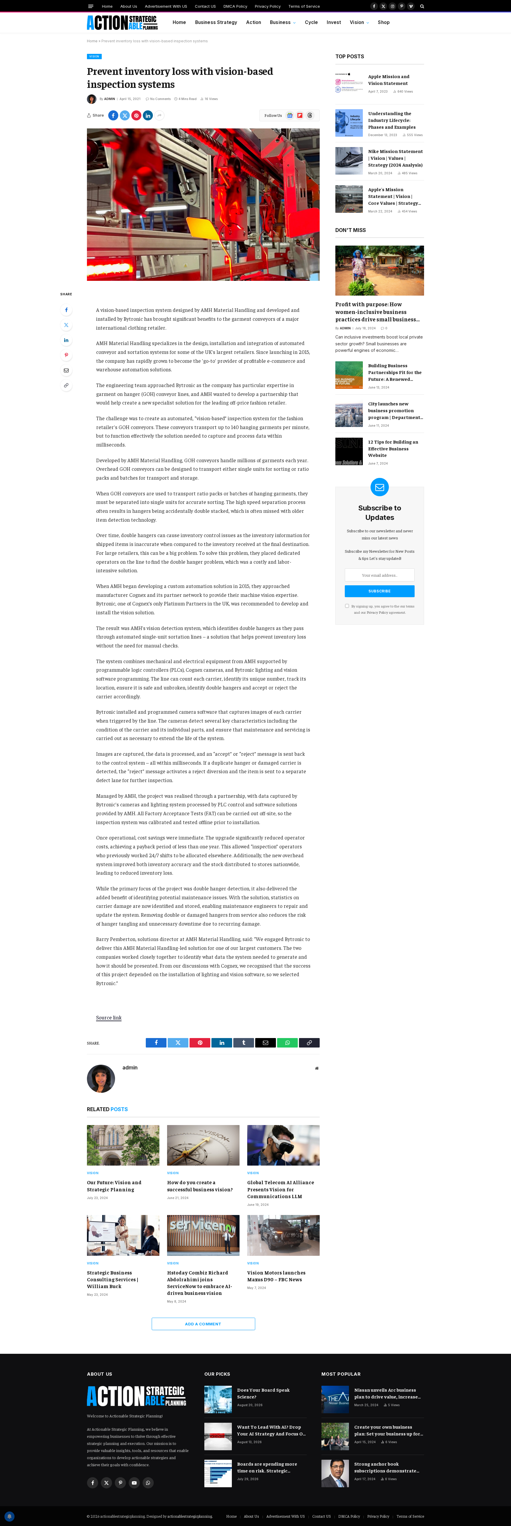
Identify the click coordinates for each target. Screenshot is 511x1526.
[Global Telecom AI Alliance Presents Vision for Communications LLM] (283, 1145)
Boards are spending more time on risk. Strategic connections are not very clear (271, 1467)
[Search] (421, 6)
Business (280, 22)
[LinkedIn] (66, 340)
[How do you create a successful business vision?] (203, 1145)
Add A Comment (203, 1324)
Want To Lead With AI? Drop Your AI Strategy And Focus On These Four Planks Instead (271, 1430)
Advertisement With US (166, 6)
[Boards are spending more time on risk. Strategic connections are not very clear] (218, 1473)
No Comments (160, 99)
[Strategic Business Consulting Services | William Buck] (123, 1235)
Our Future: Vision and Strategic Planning (114, 1185)
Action (253, 22)
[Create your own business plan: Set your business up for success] (335, 1436)
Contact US (205, 6)
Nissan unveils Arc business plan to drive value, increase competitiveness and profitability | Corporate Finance (386, 1393)
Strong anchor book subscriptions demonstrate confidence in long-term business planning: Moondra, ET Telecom (386, 1467)
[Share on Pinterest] (136, 115)
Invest (334, 22)
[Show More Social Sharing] (159, 115)
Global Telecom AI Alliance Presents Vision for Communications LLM (280, 1189)
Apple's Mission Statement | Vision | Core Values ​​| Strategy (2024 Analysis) (393, 196)
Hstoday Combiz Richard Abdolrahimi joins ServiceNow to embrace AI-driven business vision (199, 1282)
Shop (384, 22)
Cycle (311, 22)
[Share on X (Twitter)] (125, 115)
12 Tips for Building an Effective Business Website (393, 448)
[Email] (66, 370)
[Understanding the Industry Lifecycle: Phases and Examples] (349, 123)
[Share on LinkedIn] (148, 115)
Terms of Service (304, 6)
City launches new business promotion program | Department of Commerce (394, 410)
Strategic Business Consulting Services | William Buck (112, 1279)
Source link (109, 1017)
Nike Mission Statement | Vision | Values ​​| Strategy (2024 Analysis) (395, 157)
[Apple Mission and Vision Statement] (349, 86)
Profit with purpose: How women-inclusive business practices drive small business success (375, 311)
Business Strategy (216, 22)
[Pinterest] (66, 355)
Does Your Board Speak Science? (263, 1393)
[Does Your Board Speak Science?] (218, 1399)
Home (107, 6)
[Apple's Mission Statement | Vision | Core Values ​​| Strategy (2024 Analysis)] (349, 199)
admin (109, 99)
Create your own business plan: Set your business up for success (387, 1430)
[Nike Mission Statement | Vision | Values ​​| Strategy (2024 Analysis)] (349, 161)
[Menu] (90, 6)
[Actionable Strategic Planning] (122, 22)
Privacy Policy (268, 6)
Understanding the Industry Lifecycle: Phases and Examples (392, 120)
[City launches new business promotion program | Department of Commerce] (349, 413)
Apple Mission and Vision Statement (389, 79)
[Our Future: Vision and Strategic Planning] (123, 1145)
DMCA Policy (235, 6)
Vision (357, 22)
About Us (128, 6)
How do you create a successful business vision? (200, 1185)
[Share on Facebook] (113, 115)
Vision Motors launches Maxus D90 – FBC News (276, 1275)
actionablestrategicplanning (189, 1516)
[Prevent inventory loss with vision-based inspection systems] (203, 204)
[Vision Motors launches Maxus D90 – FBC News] (283, 1235)
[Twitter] (66, 325)
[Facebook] (66, 310)
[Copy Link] (66, 385)
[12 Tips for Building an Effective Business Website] (349, 451)
